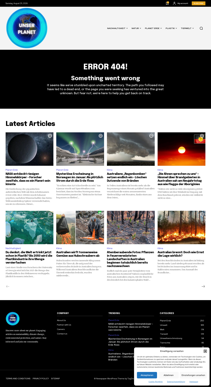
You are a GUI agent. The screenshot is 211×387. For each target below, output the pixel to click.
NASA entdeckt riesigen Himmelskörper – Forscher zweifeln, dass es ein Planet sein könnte (130, 327)
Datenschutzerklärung (176, 382)
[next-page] (203, 286)
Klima (109, 169)
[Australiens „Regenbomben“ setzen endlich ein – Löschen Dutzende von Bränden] (131, 149)
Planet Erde (12, 169)
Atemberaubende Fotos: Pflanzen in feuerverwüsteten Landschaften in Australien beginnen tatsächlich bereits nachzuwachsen (130, 259)
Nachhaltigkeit (13, 248)
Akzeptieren (147, 375)
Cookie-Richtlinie (156, 382)
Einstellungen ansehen (193, 375)
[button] (205, 351)
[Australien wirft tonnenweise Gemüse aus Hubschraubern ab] (80, 227)
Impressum (193, 382)
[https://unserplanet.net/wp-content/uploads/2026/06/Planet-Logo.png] (27, 28)
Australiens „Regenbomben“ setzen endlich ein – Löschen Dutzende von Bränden (127, 177)
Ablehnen (169, 375)
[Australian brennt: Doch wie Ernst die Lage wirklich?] (181, 227)
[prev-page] (8, 286)
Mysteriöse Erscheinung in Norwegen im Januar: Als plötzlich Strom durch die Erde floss (79, 177)
